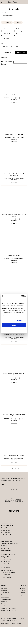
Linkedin (22, 592)
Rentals (3, 606)
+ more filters (4, 57)
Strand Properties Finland (8, 608)
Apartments (5, 31)
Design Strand (5, 597)
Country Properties (20, 31)
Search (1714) (21, 52)
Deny (14, 330)
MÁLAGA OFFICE (6, 541)
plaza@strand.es (5, 564)
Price (2, 43)
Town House (6, 38)
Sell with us (4, 588)
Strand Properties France (7, 610)
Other (17, 33)
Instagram (22, 588)
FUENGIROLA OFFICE (8, 554)
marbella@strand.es (6, 535)
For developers (5, 592)
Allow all (14, 325)
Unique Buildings (20, 36)
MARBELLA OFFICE (7, 523)
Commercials (6, 36)
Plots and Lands (6, 33)
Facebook (22, 590)
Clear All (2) (7, 52)
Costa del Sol (8, 22)
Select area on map (6, 19)
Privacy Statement (16, 623)
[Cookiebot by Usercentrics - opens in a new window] (20, 296)
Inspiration (23, 595)
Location (3, 12)
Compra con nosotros (7, 595)
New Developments (6, 604)
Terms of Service (5, 623)
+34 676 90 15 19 (5, 532)
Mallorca (19, 22)
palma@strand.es (6, 577)
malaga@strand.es (6, 550)
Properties (4, 601)
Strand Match (4, 590)
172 (15, 468)
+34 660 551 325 (5, 561)
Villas (4, 28)
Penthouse (18, 28)
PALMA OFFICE (6, 568)
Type (2, 26)
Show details (20, 320)
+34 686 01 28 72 (6, 575)
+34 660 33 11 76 (5, 548)
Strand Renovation (6, 599)
